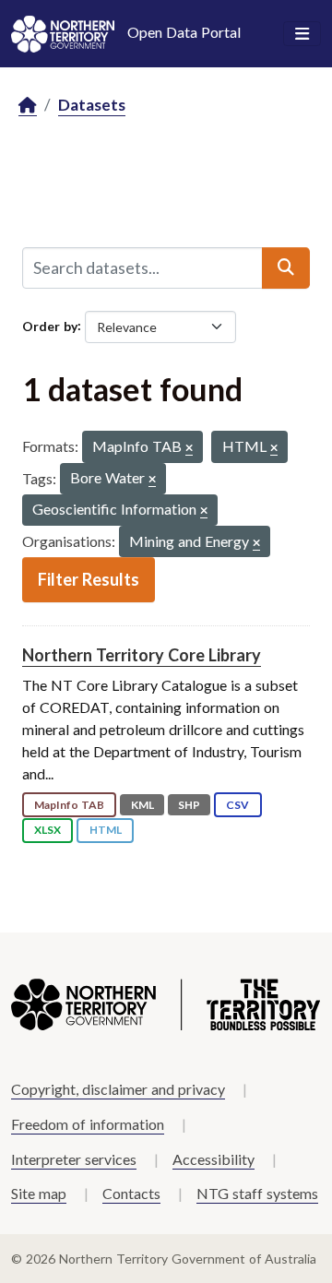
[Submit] (286, 267)
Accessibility (213, 1159)
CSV (237, 805)
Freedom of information (87, 1124)
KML (142, 805)
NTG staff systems (257, 1193)
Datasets (91, 104)
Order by (49, 325)
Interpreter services (73, 1159)
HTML (105, 830)
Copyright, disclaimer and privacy (118, 1089)
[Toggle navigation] (302, 34)
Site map (38, 1193)
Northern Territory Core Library (141, 655)
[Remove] (189, 449)
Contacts (131, 1193)
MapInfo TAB (69, 805)
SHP (189, 805)
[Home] (27, 105)
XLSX (47, 830)
